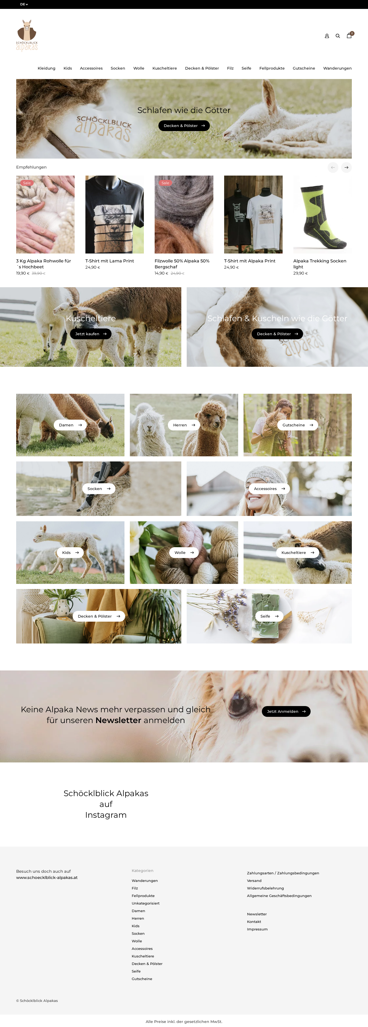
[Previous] (333, 167)
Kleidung (46, 68)
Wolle (138, 68)
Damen (138, 911)
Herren (138, 918)
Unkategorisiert (145, 903)
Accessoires (91, 68)
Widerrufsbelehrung (265, 888)
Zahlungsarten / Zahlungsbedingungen (283, 873)
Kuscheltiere (164, 68)
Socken (118, 68)
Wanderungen (337, 68)
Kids (68, 68)
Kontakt (254, 921)
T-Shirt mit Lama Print (109, 260)
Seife (246, 68)
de (22, 4)
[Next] (346, 167)
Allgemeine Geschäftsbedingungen (279, 896)
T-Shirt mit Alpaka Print (250, 260)
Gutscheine (304, 68)
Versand (254, 880)
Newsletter (257, 914)
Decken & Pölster (202, 68)
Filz (230, 68)
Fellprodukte (272, 68)
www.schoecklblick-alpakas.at (47, 877)
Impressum (257, 929)
